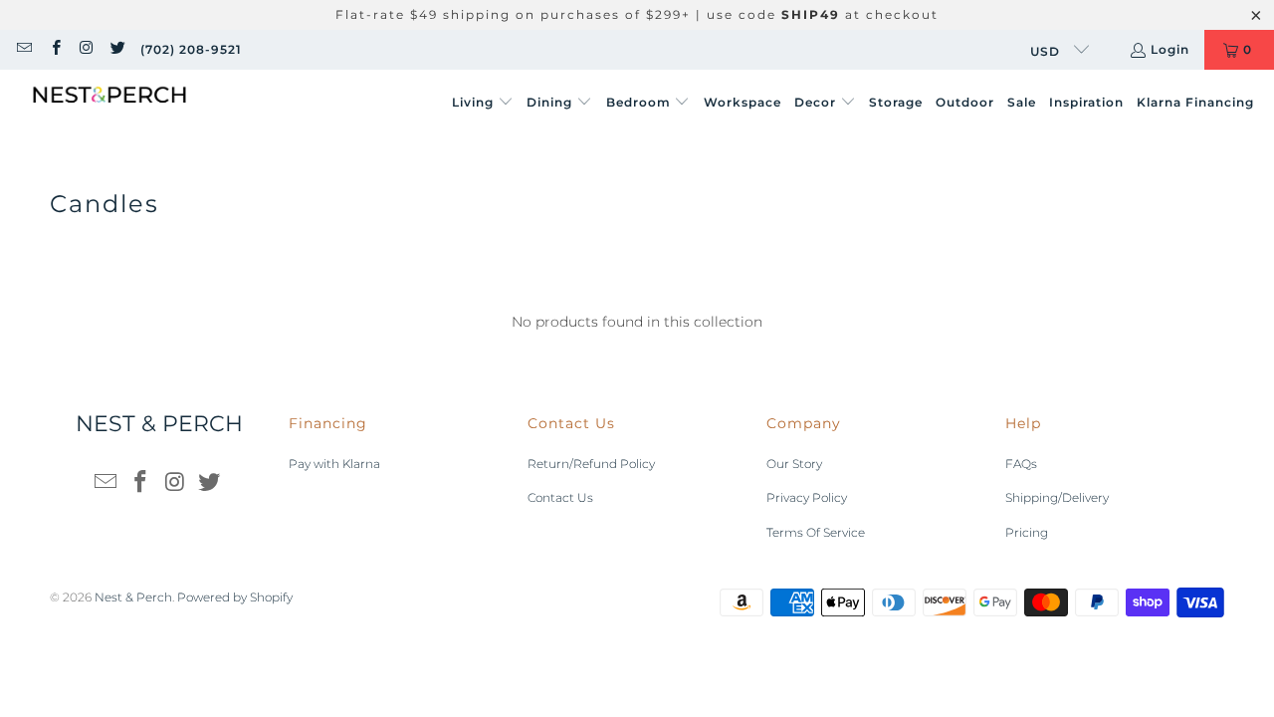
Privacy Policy (806, 497)
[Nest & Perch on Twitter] (116, 49)
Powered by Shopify (235, 597)
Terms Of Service (815, 532)
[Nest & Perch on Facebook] (54, 49)
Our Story (794, 463)
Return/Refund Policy (591, 463)
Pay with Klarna (334, 463)
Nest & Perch (133, 597)
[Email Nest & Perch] (23, 49)
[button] (483, 103)
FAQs (1021, 463)
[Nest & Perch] (109, 103)
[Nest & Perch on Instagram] (86, 49)
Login (1170, 49)
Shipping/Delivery (1057, 497)
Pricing (1026, 532)
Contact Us (560, 497)
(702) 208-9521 (191, 49)
